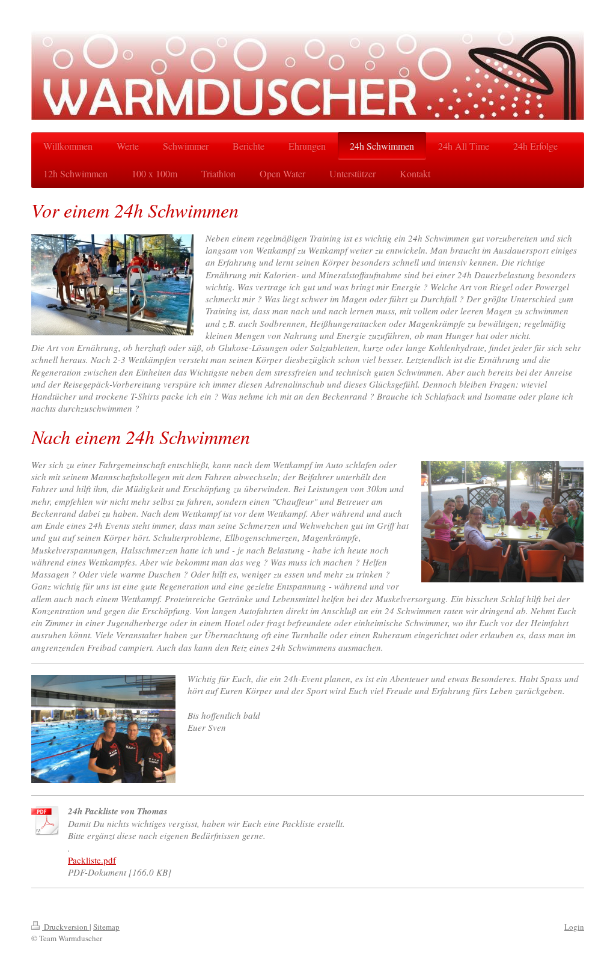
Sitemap (106, 926)
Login (574, 926)
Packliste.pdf (92, 860)
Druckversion (66, 926)
